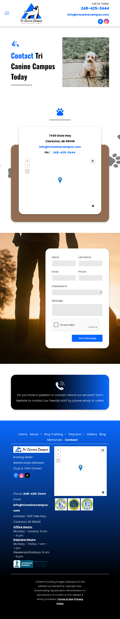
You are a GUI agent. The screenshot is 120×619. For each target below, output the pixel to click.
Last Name (84, 257)
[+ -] (60, 183)
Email (55, 272)
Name (55, 257)
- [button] (27, 165)
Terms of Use (65, 599)
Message (57, 300)
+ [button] (27, 161)
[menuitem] (21, 434)
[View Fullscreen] (27, 171)
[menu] (7, 13)
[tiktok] (27, 476)
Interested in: (59, 286)
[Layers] (93, 161)
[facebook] (100, 22)
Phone (82, 272)
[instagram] (106, 22)
